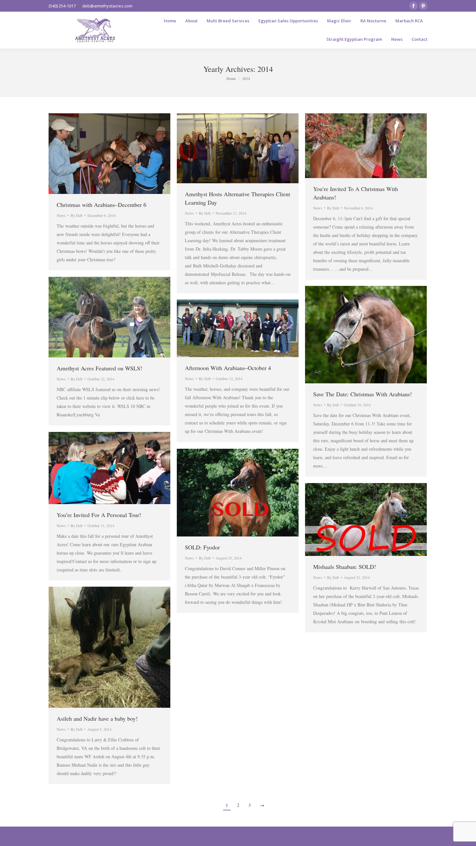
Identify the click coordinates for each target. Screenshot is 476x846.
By (77, 215)
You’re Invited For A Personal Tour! (99, 515)
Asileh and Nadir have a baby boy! (97, 718)
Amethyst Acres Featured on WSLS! (99, 368)
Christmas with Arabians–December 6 (101, 205)
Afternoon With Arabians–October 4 (228, 368)
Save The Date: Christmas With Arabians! (362, 394)
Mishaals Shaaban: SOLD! (344, 566)
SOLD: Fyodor (202, 547)
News (61, 215)
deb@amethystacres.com (107, 6)
